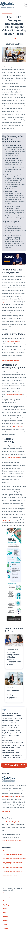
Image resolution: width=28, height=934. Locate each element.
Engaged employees (8, 301)
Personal (16, 735)
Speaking (6, 905)
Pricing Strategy (7, 740)
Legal (4, 733)
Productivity (19, 742)
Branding (15, 713)
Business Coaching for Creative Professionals (12, 863)
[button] (26, 4)
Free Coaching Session (13, 822)
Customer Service (7, 720)
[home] (7, 5)
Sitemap (5, 928)
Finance (4, 728)
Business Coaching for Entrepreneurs (14, 858)
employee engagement (13, 341)
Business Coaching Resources (12, 871)
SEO (3, 750)
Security (18, 747)
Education (14, 723)
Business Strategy (7, 715)
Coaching (18, 715)
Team (14, 38)
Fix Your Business (14, 728)
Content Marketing (7, 718)
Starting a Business (8, 752)
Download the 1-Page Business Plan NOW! (14, 765)
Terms (5, 924)
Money (11, 735)
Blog (3, 713)
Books (9, 713)
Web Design (16, 757)
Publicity (21, 745)
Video (9, 757)
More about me (6, 811)
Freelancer (5, 730)
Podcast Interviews (8, 737)
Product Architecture (8, 742)
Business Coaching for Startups (12, 867)
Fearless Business (8, 893)
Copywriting (18, 718)
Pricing (5, 901)
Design (17, 720)
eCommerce (6, 723)
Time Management (16, 755)
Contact (5, 916)
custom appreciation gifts (14, 394)
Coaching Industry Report (10, 875)
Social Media (10, 750)
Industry (18, 730)
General (12, 730)
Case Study (6, 897)
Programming (6, 745)
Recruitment (6, 747)
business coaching (7, 796)
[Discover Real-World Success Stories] (14, 259)
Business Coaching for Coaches (12, 854)
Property (14, 745)
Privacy (5, 920)
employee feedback (17, 426)
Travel (4, 757)
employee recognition (13, 457)
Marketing (19, 733)
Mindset (4, 735)
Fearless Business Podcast (10, 725)
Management (11, 733)
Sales (12, 747)
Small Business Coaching (10, 851)
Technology (5, 755)
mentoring (19, 796)
